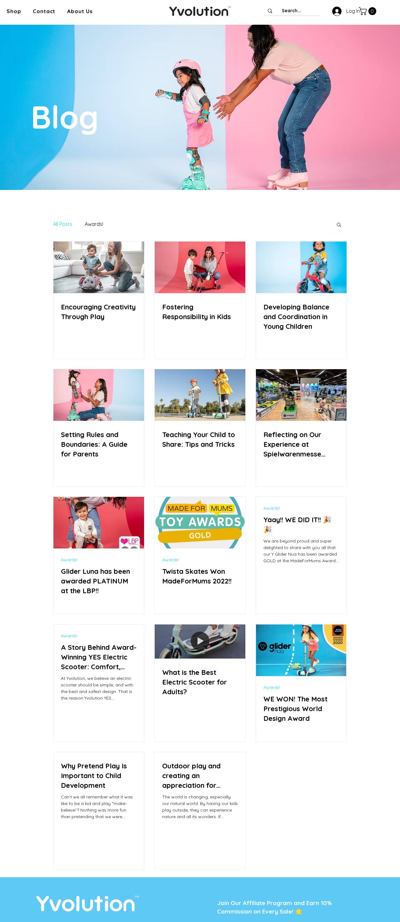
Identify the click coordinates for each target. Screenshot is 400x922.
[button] (14, 11)
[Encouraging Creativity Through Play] (98, 267)
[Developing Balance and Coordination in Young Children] (301, 267)
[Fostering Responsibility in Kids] (200, 267)
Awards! (94, 224)
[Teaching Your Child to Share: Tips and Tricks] (200, 395)
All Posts (62, 224)
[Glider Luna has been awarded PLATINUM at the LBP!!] (98, 522)
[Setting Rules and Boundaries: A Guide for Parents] (98, 395)
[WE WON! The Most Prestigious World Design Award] (301, 650)
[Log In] (335, 11)
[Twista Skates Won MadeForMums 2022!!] (200, 522)
